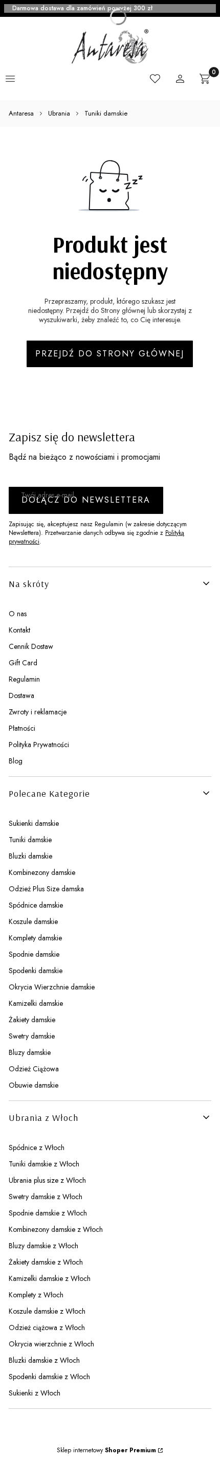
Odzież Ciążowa (34, 1069)
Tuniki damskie (105, 113)
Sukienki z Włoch (34, 1393)
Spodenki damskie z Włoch (49, 1376)
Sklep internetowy (106, 1450)
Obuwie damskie (33, 1085)
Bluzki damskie (30, 856)
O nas (18, 614)
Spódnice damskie (36, 905)
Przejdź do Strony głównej (109, 353)
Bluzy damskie (30, 1052)
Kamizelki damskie (36, 1003)
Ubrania (59, 113)
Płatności (22, 728)
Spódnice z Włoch (36, 1147)
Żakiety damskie (32, 1020)
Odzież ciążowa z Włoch (47, 1327)
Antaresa (21, 113)
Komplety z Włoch (36, 1295)
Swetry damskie (32, 1036)
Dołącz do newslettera (85, 500)
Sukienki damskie (34, 823)
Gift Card (23, 663)
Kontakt (19, 630)
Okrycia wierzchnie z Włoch (51, 1344)
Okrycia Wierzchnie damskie (52, 987)
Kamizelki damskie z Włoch (50, 1278)
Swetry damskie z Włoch (45, 1196)
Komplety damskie (35, 938)
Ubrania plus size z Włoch (47, 1180)
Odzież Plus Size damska (46, 889)
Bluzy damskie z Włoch (43, 1246)
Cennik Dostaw (31, 646)
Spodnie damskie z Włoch (48, 1213)
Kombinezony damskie (42, 872)
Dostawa (21, 695)
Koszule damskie (33, 921)
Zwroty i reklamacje (38, 712)
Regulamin (24, 679)
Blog (16, 761)
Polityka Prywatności (39, 744)
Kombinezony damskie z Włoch (56, 1229)
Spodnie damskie (34, 954)
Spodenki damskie (35, 970)
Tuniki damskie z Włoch (44, 1164)
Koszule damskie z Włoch (47, 1311)
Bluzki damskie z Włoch (44, 1360)
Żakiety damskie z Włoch (46, 1262)
